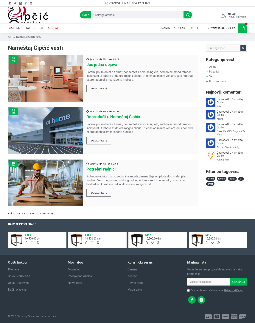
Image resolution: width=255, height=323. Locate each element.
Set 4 (148, 234)
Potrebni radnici (101, 169)
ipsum (221, 178)
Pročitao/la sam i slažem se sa (216, 290)
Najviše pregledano (22, 224)
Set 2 (88, 234)
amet (210, 183)
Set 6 (28, 234)
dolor (232, 178)
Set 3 (208, 234)
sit (241, 178)
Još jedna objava (101, 64)
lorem (211, 178)
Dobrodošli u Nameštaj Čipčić (113, 116)
